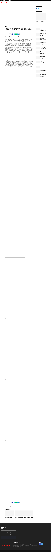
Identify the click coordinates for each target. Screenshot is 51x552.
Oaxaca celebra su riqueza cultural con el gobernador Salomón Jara (8, 518)
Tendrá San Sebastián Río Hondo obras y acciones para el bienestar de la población (27, 506)
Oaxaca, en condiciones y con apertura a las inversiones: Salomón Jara (43, 62)
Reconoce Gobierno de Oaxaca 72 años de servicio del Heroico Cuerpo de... (43, 57)
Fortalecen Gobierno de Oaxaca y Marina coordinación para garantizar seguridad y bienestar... (43, 29)
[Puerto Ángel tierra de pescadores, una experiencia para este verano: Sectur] (38, 75)
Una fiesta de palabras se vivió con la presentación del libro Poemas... (43, 39)
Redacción (7, 32)
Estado (5, 26)
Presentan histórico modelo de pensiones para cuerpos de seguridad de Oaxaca (19, 518)
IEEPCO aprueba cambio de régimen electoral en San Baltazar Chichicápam (11, 506)
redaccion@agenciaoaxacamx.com (21, 547)
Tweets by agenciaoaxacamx (38, 527)
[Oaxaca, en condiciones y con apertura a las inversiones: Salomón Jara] (38, 62)
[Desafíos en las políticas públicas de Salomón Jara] (38, 67)
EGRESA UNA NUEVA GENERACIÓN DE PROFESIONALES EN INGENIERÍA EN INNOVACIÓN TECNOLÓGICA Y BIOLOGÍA (41, 23)
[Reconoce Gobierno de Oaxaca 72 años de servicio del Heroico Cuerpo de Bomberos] (38, 57)
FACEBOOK (20, 524)
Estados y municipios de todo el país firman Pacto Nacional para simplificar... (43, 43)
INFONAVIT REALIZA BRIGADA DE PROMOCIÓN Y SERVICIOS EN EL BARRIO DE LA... (42, 53)
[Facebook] (46, 3)
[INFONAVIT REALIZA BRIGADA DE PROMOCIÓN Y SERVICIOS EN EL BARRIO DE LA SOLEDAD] (38, 52)
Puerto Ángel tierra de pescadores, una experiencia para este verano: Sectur (43, 75)
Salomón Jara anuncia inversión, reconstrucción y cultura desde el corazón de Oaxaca (28, 518)
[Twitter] (47, 3)
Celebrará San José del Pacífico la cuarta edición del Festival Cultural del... (43, 34)
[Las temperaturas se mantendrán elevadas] (38, 71)
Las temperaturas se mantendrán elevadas (43, 70)
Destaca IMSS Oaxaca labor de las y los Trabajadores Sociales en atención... (43, 47)
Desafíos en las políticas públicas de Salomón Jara (43, 67)
